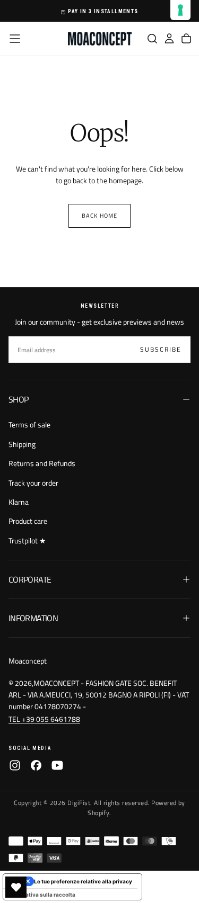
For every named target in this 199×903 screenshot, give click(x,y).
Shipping (22, 444)
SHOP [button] (18, 399)
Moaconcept (27, 660)
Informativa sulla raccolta (41, 894)
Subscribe (160, 349)
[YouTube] (57, 765)
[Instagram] (14, 765)
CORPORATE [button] (29, 579)
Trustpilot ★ (27, 540)
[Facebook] (36, 765)
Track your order (33, 482)
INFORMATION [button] (33, 618)
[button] (14, 38)
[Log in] (169, 38)
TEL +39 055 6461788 (44, 719)
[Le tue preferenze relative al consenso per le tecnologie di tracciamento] (180, 10)
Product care (27, 520)
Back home (99, 215)
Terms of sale (29, 424)
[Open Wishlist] (16, 887)
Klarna (18, 501)
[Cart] (186, 38)
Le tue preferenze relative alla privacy (83, 881)
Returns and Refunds (41, 463)
